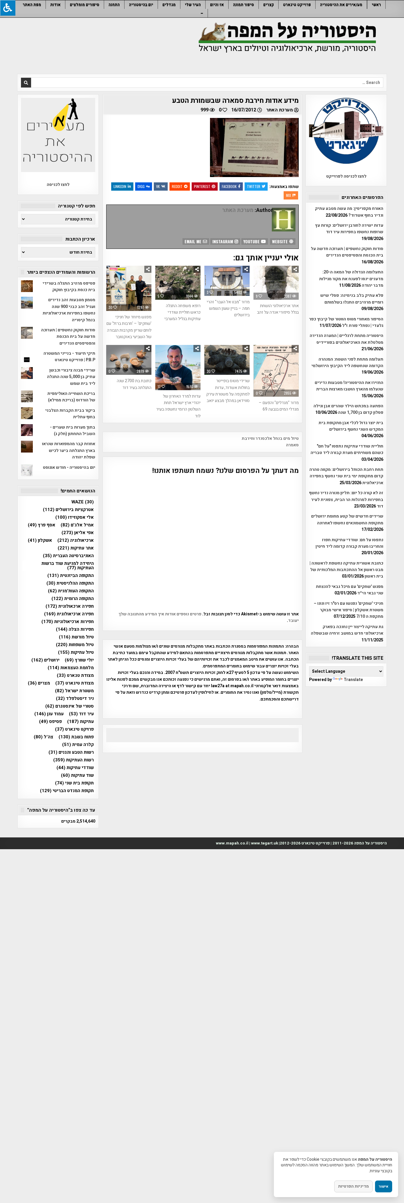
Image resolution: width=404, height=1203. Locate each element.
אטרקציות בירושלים (68, 510)
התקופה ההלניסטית (70, 583)
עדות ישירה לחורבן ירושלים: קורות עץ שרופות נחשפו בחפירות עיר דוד (349, 228)
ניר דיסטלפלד (75, 698)
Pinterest (202, 186)
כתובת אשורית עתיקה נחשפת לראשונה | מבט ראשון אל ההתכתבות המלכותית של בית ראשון (346, 570)
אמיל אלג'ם (77, 525)
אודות (55, 4)
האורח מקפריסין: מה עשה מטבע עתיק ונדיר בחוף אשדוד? (349, 211)
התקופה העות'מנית (71, 591)
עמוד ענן (49, 714)
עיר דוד (81, 714)
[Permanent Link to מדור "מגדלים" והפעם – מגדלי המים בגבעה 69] (276, 371)
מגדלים (169, 4)
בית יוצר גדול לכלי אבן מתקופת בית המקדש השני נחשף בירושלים (351, 426)
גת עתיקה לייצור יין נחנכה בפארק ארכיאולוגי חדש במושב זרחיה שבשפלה (347, 630)
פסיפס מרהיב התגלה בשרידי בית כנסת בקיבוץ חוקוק (69, 286)
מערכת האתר (279, 110)
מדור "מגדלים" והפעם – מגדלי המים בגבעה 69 (279, 406)
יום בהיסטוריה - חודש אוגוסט (69, 467)
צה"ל (43, 737)
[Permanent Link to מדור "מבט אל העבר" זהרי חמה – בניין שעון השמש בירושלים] (227, 281)
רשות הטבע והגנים (71, 752)
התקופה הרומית (72, 599)
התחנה (114, 4)
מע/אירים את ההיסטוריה (341, 4)
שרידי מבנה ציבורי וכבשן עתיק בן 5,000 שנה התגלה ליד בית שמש (71, 377)
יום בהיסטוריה (141, 4)
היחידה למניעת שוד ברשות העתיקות (67, 565)
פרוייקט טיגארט (297, 4)
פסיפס (50, 722)
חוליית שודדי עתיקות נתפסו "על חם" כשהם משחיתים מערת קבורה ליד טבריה (347, 449)
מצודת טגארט (75, 675)
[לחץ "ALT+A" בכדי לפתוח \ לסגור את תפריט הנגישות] (7, 8)
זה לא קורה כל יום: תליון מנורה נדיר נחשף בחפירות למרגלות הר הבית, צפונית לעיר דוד (346, 499)
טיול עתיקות (76, 652)
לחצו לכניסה (58, 184)
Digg (141, 186)
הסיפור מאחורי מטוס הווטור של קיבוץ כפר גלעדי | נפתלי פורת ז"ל (346, 322)
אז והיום (217, 4)
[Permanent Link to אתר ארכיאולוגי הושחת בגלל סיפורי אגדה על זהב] (276, 283)
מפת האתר (32, 4)
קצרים (268, 4)
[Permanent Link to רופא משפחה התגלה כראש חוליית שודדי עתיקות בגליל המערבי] (178, 283)
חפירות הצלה (75, 629)
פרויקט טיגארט (74, 729)
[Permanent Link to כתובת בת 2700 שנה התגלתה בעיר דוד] (128, 360)
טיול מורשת (76, 637)
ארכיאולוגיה (75, 540)
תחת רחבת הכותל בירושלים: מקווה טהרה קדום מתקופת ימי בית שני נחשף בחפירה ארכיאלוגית (346, 476)
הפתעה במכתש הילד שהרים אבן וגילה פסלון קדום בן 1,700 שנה (348, 409)
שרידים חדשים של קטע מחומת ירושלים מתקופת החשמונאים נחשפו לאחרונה (347, 519)
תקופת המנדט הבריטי (67, 791)
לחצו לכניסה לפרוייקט (346, 176)
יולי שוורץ (79, 660)
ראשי (376, 4)
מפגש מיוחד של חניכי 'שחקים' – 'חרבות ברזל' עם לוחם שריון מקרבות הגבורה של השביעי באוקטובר (128, 327)
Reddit (177, 186)
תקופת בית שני (74, 783)
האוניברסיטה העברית (68, 556)
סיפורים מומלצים (84, 4)
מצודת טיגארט (74, 683)
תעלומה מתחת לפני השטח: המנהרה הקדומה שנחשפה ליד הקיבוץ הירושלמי (347, 362)
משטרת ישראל (74, 691)
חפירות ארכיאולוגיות (67, 622)
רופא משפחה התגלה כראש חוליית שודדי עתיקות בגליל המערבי (182, 312)
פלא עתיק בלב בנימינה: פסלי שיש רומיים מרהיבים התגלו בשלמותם (351, 298)
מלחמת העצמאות (71, 668)
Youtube (252, 241)
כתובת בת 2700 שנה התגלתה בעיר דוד (134, 384)
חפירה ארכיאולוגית (69, 614)
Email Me (194, 241)
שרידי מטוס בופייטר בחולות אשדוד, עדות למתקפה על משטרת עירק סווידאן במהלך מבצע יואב (228, 391)
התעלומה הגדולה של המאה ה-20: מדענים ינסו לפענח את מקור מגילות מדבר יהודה (351, 278)
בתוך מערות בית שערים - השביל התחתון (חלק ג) (72, 430)
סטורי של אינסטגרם (69, 706)
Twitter (253, 186)
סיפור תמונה (243, 4)
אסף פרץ (41, 525)
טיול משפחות (75, 645)
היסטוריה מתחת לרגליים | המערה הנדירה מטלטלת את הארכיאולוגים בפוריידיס (346, 339)
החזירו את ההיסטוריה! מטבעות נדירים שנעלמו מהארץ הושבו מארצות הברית (349, 386)
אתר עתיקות (76, 548)
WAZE (82, 502)
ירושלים (45, 660)
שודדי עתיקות (75, 768)
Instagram (223, 241)
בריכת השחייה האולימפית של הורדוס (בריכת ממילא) (71, 396)
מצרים (39, 683)
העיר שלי (193, 4)
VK (158, 186)
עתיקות (80, 722)
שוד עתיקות (77, 775)
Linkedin (120, 186)
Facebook (229, 186)
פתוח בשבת (76, 737)
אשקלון (40, 540)
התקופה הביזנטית (70, 576)
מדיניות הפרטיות (353, 1186)
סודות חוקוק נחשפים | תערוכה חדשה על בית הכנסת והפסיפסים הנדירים (347, 252)
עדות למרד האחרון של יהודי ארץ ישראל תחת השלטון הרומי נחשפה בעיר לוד (178, 406)
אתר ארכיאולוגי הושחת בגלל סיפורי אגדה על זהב (278, 309)
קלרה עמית (78, 745)
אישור (383, 1186)
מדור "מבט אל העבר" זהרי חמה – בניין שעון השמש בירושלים (228, 308)
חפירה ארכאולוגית (70, 606)
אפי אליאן (78, 533)
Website (280, 241)
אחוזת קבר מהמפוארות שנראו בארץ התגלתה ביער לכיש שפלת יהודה (68, 450)
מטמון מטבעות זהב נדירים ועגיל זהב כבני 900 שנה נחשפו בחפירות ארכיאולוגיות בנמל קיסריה (69, 310)
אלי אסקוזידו (74, 517)
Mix (288, 195)
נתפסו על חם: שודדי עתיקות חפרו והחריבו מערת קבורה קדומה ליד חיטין (349, 543)
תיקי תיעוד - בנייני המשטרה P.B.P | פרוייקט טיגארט (69, 356)
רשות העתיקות (73, 760)
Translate (353, 680)
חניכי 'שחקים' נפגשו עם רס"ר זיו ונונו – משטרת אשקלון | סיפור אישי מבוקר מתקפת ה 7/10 (348, 610)
